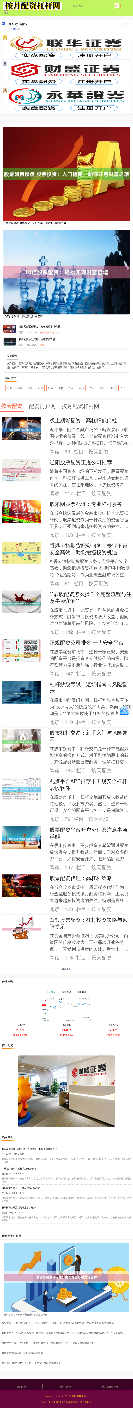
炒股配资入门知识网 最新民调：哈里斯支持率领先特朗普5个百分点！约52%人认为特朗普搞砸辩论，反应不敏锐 (62, 1332)
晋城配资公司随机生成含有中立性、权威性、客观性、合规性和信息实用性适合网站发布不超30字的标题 (58, 1322)
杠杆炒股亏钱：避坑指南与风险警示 (88, 687)
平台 (9, 388)
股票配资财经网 (74, 1402)
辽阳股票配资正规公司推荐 (81, 462)
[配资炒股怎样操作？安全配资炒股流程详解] (66, 1277)
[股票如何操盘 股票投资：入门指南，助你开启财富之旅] (66, 173)
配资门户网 (65, 1386)
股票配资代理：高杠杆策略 (81, 877)
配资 (19, 388)
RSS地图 (72, 1396)
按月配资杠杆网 (110, 1386)
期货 (61, 388)
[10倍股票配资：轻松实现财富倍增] (66, 271)
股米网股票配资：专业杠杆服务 (86, 503)
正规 (40, 388)
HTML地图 (82, 1396)
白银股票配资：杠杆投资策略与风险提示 (88, 923)
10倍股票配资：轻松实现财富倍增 (22, 316)
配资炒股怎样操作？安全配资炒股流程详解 (25, 1314)
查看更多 (66, 968)
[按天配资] (32, 5)
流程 (42, 345)
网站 (81, 388)
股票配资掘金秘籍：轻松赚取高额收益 (22, 1353)
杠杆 (102, 388)
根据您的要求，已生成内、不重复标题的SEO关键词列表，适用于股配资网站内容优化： (49, 1343)
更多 (126, 24)
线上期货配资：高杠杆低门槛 (83, 420)
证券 (50, 388)
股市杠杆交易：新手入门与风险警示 (88, 736)
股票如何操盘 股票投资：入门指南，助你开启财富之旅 (34, 223)
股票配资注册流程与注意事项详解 (37, 339)
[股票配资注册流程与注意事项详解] (9, 342)
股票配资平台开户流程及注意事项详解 (88, 833)
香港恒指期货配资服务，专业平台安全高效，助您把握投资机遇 (88, 549)
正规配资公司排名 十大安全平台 (87, 642)
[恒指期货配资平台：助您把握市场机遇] (9, 328)
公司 (71, 388)
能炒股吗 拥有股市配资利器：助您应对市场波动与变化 (31, 1363)
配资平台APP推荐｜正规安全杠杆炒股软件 (88, 784)
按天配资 (21, 1386)
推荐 (112, 388)
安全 (91, 388)
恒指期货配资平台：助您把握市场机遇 (39, 326)
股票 (30, 388)
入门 (122, 388)
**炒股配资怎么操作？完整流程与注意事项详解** (90, 597)
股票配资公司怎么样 (49, 332)
